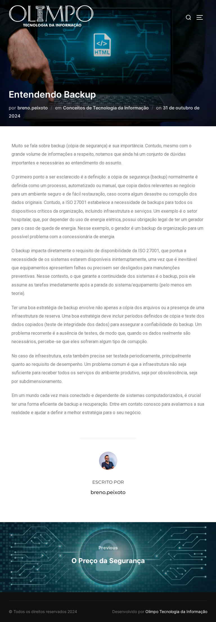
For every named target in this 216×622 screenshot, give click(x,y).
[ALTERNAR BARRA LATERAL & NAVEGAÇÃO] (201, 17)
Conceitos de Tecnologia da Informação (106, 108)
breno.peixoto (32, 108)
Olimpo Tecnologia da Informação (176, 611)
